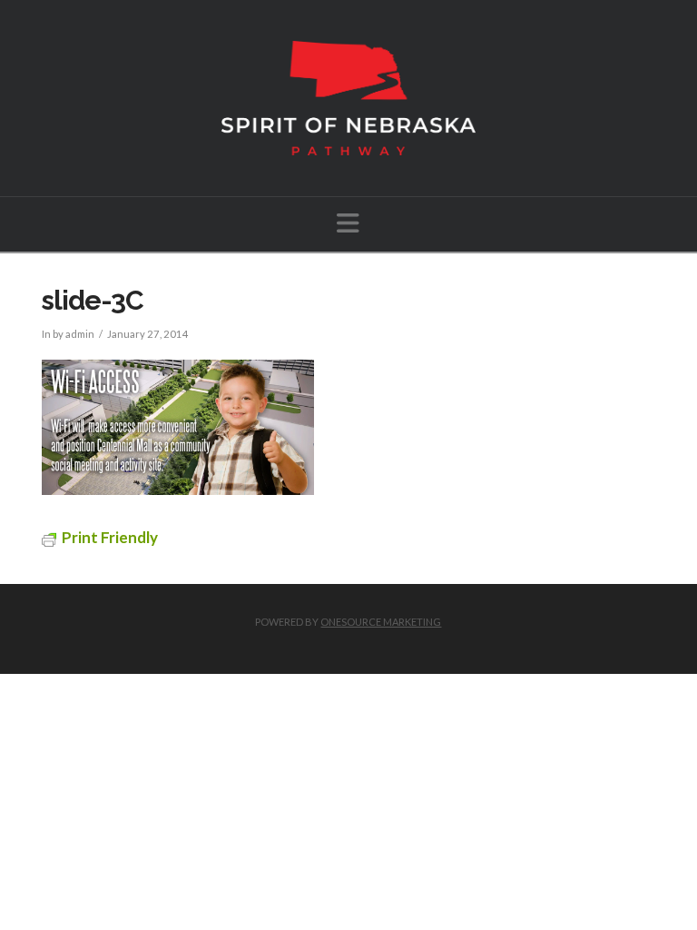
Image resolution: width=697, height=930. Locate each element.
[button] (348, 223)
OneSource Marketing (380, 622)
